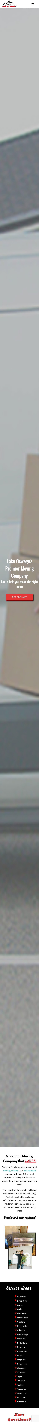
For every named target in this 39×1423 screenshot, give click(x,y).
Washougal (21, 1393)
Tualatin (20, 1385)
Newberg (21, 1347)
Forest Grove (22, 1318)
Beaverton (21, 1297)
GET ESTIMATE (19, 597)
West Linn (21, 1398)
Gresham (21, 1322)
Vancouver (21, 1389)
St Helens (21, 1372)
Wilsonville (21, 1402)
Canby (19, 1309)
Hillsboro (21, 1330)
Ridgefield (21, 1360)
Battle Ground (22, 1301)
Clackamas (21, 1313)
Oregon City (22, 1351)
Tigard (19, 1377)
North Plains (22, 1343)
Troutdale (21, 1381)
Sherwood (21, 1368)
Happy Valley (22, 1326)
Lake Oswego (22, 1334)
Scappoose (22, 1364)
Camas (20, 1305)
